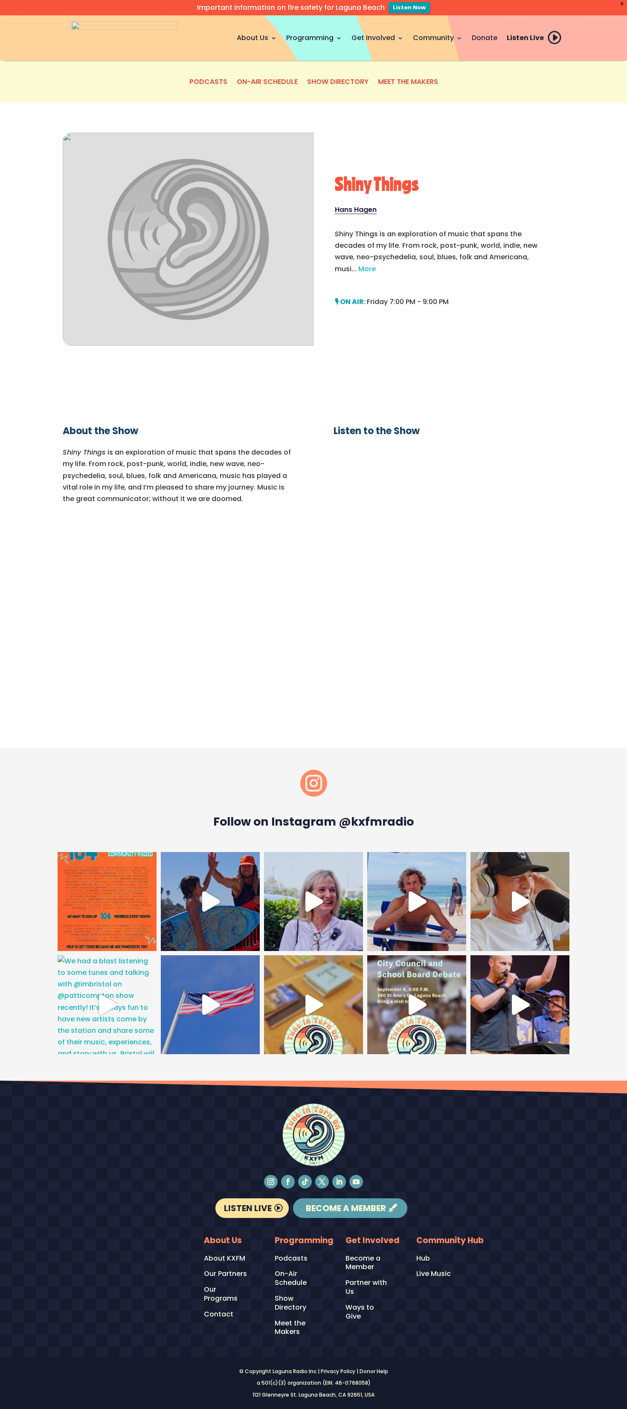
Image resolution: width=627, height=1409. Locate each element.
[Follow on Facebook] (288, 1182)
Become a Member (346, 1208)
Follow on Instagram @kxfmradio (313, 821)
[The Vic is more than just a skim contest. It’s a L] (416, 901)
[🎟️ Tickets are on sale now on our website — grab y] (313, 901)
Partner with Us (366, 1287)
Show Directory (338, 83)
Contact (218, 1314)
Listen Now (409, 7)
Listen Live (525, 38)
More (367, 269)
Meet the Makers (408, 83)
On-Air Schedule (267, 83)
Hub (423, 1258)
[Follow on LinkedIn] (339, 1182)
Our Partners (225, 1274)
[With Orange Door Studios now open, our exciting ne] (107, 901)
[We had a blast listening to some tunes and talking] (107, 1004)
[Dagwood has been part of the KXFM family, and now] (519, 901)
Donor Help (374, 1371)
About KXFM (224, 1258)
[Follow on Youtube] (356, 1182)
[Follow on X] (322, 1182)
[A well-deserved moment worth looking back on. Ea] (519, 1004)
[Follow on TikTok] (305, 1182)
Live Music (433, 1274)
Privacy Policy (338, 1371)
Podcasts (208, 83)
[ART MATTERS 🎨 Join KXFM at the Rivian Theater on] (313, 1004)
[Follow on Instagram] (271, 1182)
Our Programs (221, 1294)
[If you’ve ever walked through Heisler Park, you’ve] (210, 1004)
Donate (484, 38)
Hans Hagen (356, 210)
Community (433, 38)
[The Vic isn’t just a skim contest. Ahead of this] (210, 901)
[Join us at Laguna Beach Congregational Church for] (416, 1004)
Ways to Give (359, 1312)
